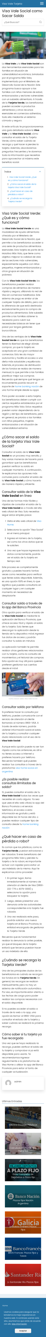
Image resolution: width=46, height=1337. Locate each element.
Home (5, 1305)
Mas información (19, 1324)
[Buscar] (39, 21)
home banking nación (27, 386)
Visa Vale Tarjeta (12, 3)
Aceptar (23, 1330)
